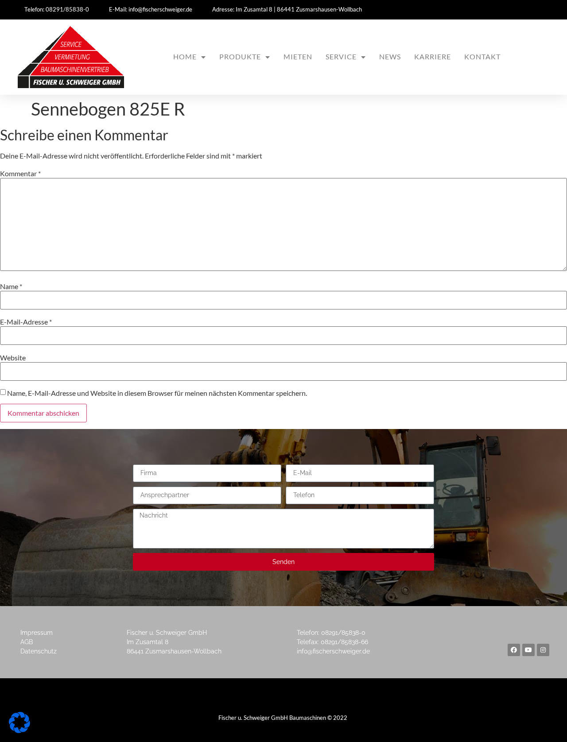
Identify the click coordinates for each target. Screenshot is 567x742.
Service (341, 56)
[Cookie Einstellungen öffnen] (19, 730)
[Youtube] (528, 650)
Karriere (432, 56)
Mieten (298, 56)
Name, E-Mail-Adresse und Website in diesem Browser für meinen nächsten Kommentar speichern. (157, 393)
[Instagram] (543, 650)
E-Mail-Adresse (26, 321)
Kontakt (482, 56)
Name (11, 286)
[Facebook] (514, 650)
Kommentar (20, 173)
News (390, 56)
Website (13, 357)
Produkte (240, 56)
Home (185, 56)
